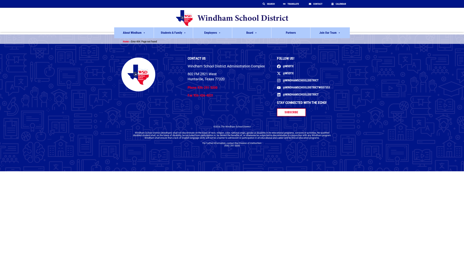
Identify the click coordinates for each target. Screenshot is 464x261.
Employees (210, 32)
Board (249, 32)
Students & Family (171, 32)
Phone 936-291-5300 (203, 87)
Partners (291, 32)
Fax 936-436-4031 (200, 95)
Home (126, 41)
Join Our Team (328, 32)
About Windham (132, 32)
